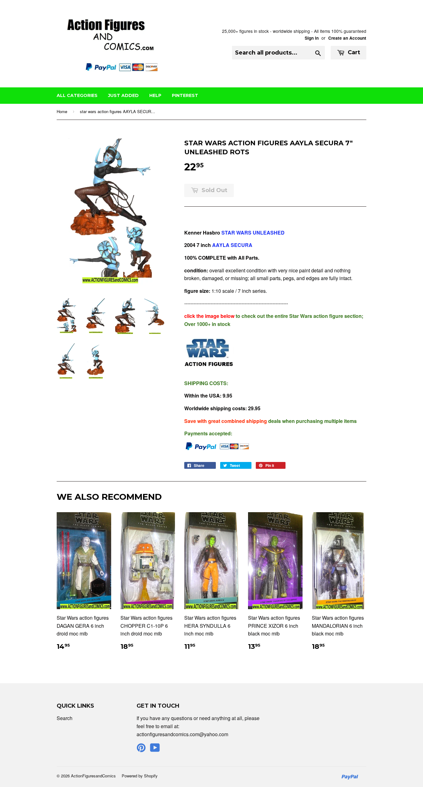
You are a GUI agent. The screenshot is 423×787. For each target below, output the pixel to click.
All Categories (77, 95)
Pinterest (185, 95)
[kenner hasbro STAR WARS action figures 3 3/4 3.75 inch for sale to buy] (209, 370)
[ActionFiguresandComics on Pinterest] (141, 749)
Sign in (312, 38)
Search (64, 718)
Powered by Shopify (140, 776)
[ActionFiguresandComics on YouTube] (155, 749)
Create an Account (347, 38)
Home (62, 111)
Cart (353, 52)
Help (155, 95)
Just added (123, 95)
